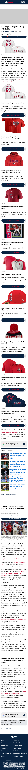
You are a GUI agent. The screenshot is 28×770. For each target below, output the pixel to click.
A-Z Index (4, 756)
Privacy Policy (17, 748)
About (3, 740)
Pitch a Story (4, 748)
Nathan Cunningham (8, 31)
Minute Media (8, 760)
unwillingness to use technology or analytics (13, 619)
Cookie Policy (17, 751)
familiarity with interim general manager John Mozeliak (13, 573)
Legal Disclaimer (6, 753)
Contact (3, 743)
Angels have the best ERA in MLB (10, 559)
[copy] (10, 34)
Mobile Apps (4, 745)
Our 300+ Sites (17, 743)
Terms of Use (5, 751)
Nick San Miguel (7, 516)
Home (2, 494)
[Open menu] (2, 2)
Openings (16, 740)
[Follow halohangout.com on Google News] (24, 444)
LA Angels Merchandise (11, 494)
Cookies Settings (18, 756)
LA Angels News (9, 728)
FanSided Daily (17, 745)
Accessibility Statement (20, 753)
